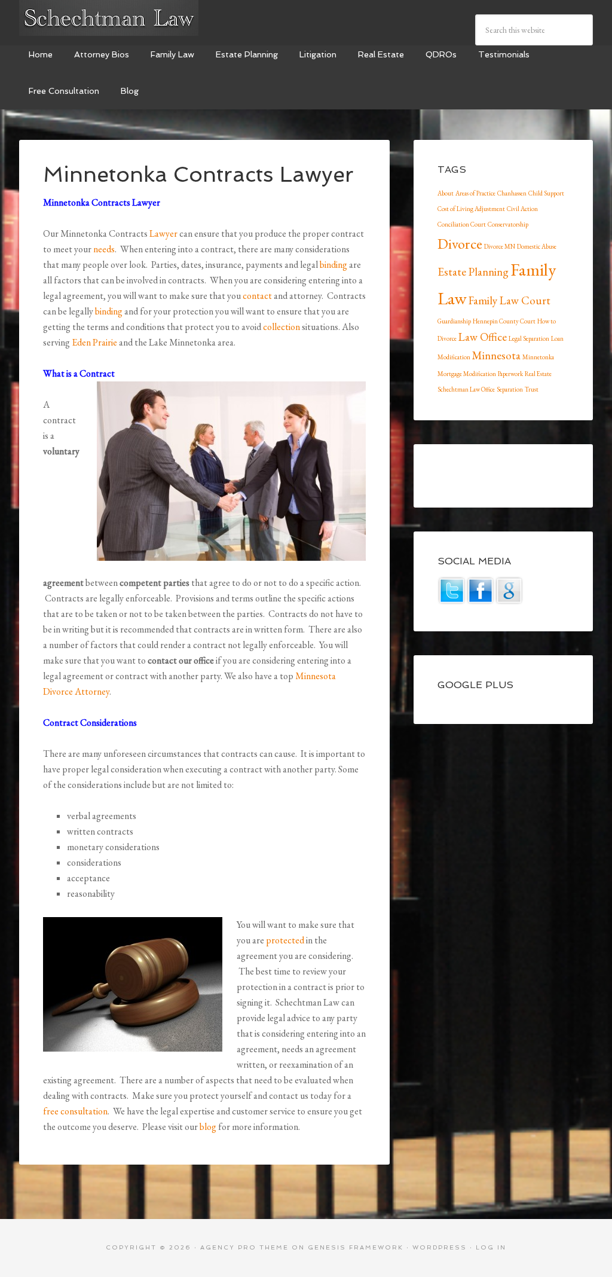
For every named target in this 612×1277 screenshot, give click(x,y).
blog (208, 1126)
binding (333, 264)
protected (285, 940)
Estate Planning (473, 271)
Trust (531, 389)
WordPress (439, 1247)
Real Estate (538, 373)
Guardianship (454, 321)
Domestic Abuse (536, 246)
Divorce (459, 243)
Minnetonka (538, 357)
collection (281, 326)
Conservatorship (508, 224)
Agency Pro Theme (244, 1247)
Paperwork (510, 373)
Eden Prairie (94, 342)
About (445, 193)
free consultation (75, 1111)
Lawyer (163, 233)
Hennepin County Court (504, 321)
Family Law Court (509, 300)
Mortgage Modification (466, 373)
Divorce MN (499, 246)
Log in (491, 1247)
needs (104, 249)
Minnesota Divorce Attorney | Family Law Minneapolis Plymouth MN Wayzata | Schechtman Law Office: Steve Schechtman (108, 18)
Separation (510, 389)
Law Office (482, 336)
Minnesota (496, 355)
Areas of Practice (475, 193)
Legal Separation (529, 338)
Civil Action (522, 208)
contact (257, 295)
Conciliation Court (461, 224)
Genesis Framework (355, 1247)
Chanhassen (512, 193)
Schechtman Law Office (466, 389)
